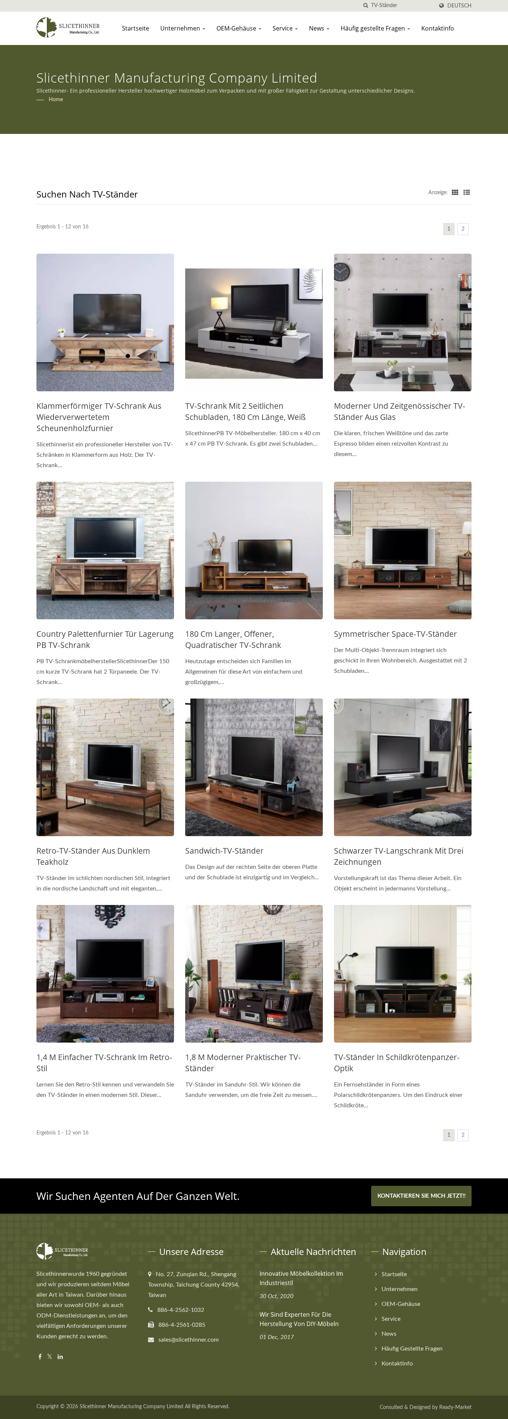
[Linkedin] (60, 1357)
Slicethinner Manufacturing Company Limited (131, 1406)
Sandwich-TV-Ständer (224, 850)
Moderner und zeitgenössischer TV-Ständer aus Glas (399, 411)
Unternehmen (181, 28)
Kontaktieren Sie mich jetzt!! (421, 1196)
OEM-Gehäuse (237, 28)
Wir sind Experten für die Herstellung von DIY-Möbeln (299, 1319)
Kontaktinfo (437, 28)
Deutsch (459, 6)
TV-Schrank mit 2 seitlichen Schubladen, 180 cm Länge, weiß (245, 411)
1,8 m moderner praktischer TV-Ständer (243, 1062)
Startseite (135, 28)
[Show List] (467, 193)
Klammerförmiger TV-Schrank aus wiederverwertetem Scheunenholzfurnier (98, 417)
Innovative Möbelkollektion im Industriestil (301, 1278)
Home (56, 99)
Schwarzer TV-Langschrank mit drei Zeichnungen (398, 856)
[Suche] (365, 5)
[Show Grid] (455, 193)
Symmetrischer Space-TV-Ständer (395, 634)
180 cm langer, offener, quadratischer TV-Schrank (233, 639)
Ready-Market (455, 1407)
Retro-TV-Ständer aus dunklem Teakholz (93, 856)
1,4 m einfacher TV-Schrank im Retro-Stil (104, 1062)
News (317, 28)
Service (283, 28)
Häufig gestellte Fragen (373, 28)
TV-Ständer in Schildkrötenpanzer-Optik (397, 1062)
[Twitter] (49, 1357)
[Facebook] (40, 1357)
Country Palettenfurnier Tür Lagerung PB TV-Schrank (105, 639)
